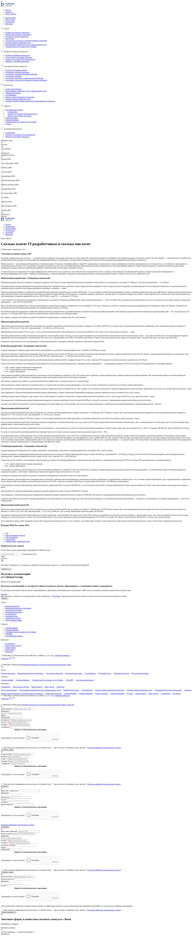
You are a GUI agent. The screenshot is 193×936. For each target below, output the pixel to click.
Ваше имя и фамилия (10, 791)
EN (73, 705)
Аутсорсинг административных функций (21, 74)
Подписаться (6, 569)
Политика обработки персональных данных (104, 748)
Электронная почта (29, 554)
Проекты (8, 12)
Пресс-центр (10, 20)
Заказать (4, 594)
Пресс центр (10, 650)
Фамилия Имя (7, 709)
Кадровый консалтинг (13, 612)
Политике (56, 596)
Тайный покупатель (13, 93)
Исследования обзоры (13, 620)
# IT (6, 533)
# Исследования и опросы (15, 535)
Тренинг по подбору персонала (17, 61)
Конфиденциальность (30, 665)
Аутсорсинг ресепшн (13, 76)
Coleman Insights (11, 628)
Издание (4, 756)
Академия (9, 233)
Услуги (8, 10)
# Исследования (11, 537)
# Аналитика (10, 539)
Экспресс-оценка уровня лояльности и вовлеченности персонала (30, 101)
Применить (5, 214)
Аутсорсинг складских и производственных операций (26, 41)
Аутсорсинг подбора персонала (17, 72)
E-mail (4, 722)
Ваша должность (7, 834)
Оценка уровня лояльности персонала (19, 97)
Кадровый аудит (11, 616)
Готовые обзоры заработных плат (18, 43)
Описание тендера (8, 845)
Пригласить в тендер (13, 646)
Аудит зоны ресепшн (13, 89)
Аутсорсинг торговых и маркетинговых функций (24, 78)
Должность (6, 720)
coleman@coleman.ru (62, 655)
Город (3, 715)
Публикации (10, 227)
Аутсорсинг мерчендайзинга (16, 70)
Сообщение (5, 727)
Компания (5, 711)
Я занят (8, 124)
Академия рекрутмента (14, 110)
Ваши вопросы (7, 804)
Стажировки (12, 112)
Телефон (5, 725)
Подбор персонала (12, 606)
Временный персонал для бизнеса (18, 35)
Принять (4, 598)
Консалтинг (9, 39)
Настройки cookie (64, 665)
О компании (10, 22)
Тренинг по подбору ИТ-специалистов (20, 59)
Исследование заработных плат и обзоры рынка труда (26, 45)
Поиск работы (10, 14)
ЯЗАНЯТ (9, 634)
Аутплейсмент (10, 95)
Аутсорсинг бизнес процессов (16, 37)
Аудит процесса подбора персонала (18, 57)
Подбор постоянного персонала (17, 32)
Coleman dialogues (12, 120)
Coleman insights (11, 118)
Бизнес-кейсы (10, 18)
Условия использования (48, 665)
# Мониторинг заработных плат (17, 541)
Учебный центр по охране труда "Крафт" (21, 47)
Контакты (9, 24)
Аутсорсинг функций (13, 610)
